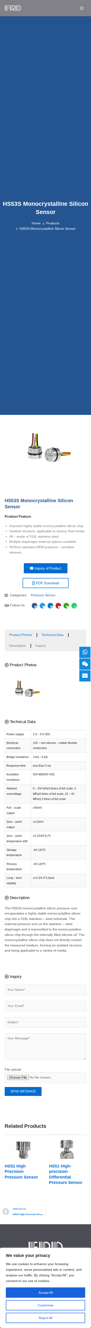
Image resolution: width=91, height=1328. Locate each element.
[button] (21, 665)
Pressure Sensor (43, 595)
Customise (45, 1305)
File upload (13, 1069)
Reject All (45, 1318)
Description (17, 645)
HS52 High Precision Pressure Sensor (21, 1171)
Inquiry (41, 645)
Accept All (45, 1292)
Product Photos (20, 635)
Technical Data (52, 635)
